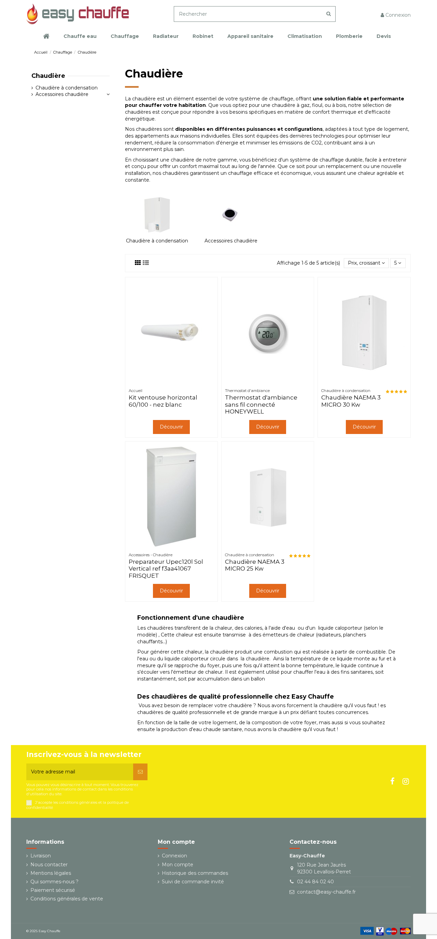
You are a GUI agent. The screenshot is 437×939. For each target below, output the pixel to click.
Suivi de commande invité (193, 882)
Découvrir (171, 427)
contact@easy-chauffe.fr (326, 892)
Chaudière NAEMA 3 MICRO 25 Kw (254, 565)
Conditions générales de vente (66, 899)
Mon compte (177, 864)
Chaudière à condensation (157, 241)
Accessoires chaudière (231, 241)
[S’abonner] (140, 771)
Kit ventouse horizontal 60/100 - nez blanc (163, 401)
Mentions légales (50, 873)
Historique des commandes (195, 873)
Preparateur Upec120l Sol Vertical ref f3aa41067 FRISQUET (166, 568)
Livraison (40, 856)
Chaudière (48, 76)
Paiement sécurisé (52, 890)
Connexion (174, 856)
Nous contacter (49, 864)
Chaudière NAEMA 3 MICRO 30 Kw (351, 401)
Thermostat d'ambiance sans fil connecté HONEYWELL (261, 404)
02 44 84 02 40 (315, 882)
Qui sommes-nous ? (54, 882)
